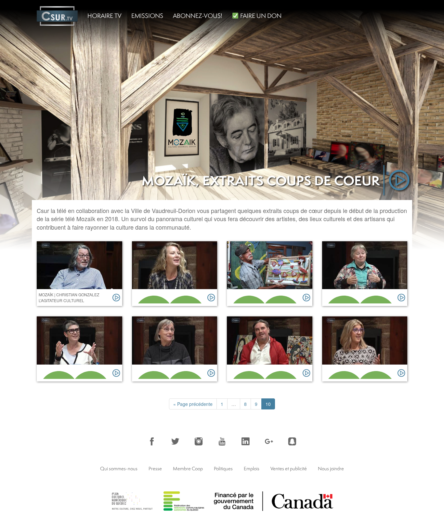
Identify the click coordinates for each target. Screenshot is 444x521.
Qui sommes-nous (118, 468)
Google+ (269, 441)
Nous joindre (331, 468)
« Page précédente (193, 404)
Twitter (175, 441)
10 (268, 404)
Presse (155, 468)
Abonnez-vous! (197, 15)
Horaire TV (104, 15)
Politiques (223, 468)
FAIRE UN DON (260, 15)
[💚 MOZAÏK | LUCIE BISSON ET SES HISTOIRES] (365, 273)
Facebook (152, 441)
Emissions (147, 15)
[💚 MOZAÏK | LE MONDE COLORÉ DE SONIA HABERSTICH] (79, 348)
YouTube (222, 441)
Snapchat (292, 441)
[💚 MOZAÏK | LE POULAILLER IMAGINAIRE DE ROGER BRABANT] (269, 273)
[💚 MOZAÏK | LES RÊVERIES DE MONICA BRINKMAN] (365, 348)
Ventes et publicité (288, 468)
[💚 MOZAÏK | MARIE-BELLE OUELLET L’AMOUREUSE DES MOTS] (174, 273)
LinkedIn (245, 441)
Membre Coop (188, 468)
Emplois (251, 468)
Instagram (199, 441)
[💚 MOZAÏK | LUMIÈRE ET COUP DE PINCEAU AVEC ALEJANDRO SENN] (269, 348)
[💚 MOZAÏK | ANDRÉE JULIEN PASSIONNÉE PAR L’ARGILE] (174, 348)
